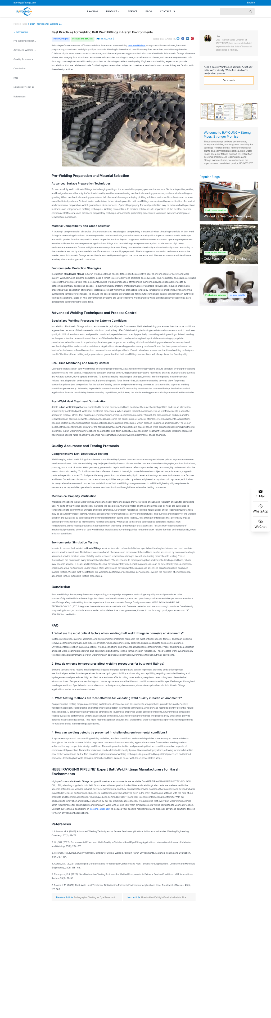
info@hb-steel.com (100, 809)
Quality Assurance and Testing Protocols (24, 59)
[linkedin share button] (187, 38)
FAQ (15, 78)
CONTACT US (167, 11)
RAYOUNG (92, 11)
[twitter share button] (178, 38)
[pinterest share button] (192, 38)
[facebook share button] (182, 38)
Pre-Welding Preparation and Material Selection (24, 40)
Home (16, 23)
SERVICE (132, 11)
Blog (24, 23)
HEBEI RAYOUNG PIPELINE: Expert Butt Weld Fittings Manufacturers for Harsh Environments (24, 87)
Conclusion (19, 68)
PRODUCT (111, 11)
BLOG (149, 11)
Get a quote (229, 80)
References (19, 96)
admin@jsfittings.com (24, 2)
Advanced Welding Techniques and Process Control (24, 50)
